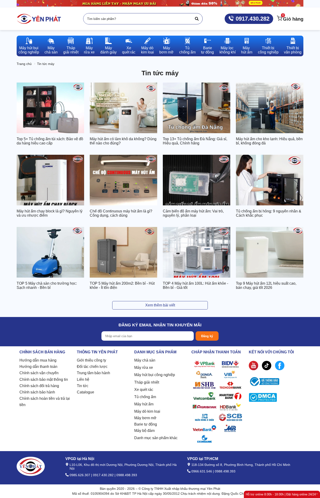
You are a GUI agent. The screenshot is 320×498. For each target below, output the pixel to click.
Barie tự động (145, 424)
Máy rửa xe (143, 368)
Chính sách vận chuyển (39, 373)
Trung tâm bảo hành (93, 373)
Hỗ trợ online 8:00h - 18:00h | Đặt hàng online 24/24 (281, 494)
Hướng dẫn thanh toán (38, 367)
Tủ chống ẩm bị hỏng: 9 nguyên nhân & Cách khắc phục (268, 213)
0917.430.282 (251, 18)
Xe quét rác (143, 390)
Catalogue (85, 392)
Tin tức (82, 386)
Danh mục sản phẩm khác (156, 438)
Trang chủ (24, 64)
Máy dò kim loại (147, 411)
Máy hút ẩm (143, 404)
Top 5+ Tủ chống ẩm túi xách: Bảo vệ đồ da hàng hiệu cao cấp (50, 141)
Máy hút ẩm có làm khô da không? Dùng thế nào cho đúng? (123, 141)
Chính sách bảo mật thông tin (43, 379)
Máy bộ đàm (144, 431)
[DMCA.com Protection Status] (263, 398)
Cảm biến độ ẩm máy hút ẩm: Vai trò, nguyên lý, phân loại (193, 213)
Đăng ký (207, 336)
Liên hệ (83, 379)
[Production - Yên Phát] (39, 19)
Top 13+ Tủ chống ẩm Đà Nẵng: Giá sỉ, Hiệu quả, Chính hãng (195, 141)
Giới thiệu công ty (91, 360)
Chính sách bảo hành (37, 392)
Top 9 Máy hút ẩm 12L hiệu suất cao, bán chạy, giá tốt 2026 (266, 285)
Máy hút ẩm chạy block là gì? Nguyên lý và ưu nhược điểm (49, 213)
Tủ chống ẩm (145, 397)
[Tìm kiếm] (196, 18)
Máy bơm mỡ (145, 418)
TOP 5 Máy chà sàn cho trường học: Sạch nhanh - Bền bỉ (47, 285)
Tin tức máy (45, 64)
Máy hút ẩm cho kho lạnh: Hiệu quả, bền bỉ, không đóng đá (269, 141)
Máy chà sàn (144, 360)
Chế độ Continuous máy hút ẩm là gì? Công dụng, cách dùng (121, 213)
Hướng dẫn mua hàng (37, 360)
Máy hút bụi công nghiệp (154, 375)
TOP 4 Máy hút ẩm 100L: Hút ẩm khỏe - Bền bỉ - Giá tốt (195, 285)
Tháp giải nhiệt (146, 382)
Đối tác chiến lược (92, 367)
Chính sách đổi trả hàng (39, 386)
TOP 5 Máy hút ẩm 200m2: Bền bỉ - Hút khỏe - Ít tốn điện (122, 285)
